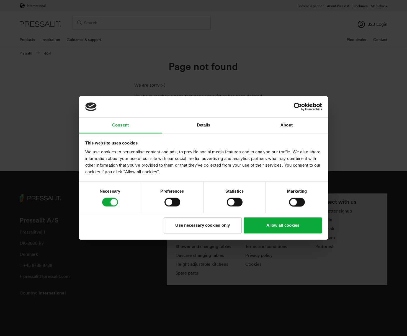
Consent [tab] (120, 125)
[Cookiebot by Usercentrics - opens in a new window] (298, 107)
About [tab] (286, 125)
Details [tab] (203, 125)
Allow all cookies (283, 225)
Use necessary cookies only (202, 225)
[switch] (172, 202)
